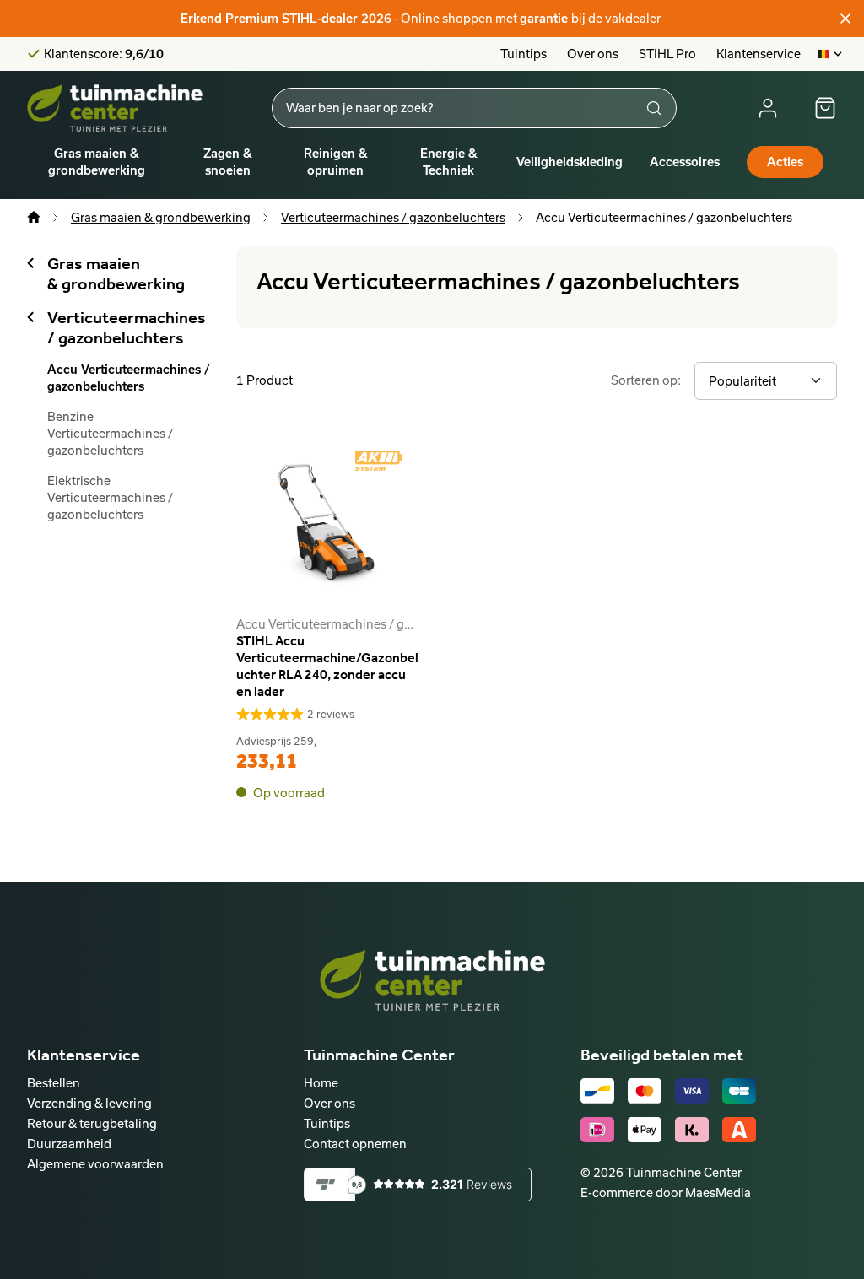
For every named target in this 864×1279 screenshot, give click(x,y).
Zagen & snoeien (227, 162)
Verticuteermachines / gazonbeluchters (393, 217)
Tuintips (523, 53)
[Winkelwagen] (825, 108)
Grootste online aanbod (111, 58)
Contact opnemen (355, 1143)
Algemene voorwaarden (95, 1164)
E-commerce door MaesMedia (665, 1192)
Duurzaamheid (69, 1143)
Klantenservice (758, 53)
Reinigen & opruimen (336, 162)
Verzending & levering (89, 1103)
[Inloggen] (768, 108)
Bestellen (53, 1083)
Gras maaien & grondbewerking (96, 162)
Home (321, 1083)
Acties (785, 162)
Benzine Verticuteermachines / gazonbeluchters (110, 433)
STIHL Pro (667, 53)
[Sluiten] (845, 18)
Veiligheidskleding (569, 162)
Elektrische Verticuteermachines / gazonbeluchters (110, 497)
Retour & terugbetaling (92, 1123)
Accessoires (685, 162)
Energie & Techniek (449, 162)
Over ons (592, 53)
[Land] (830, 54)
